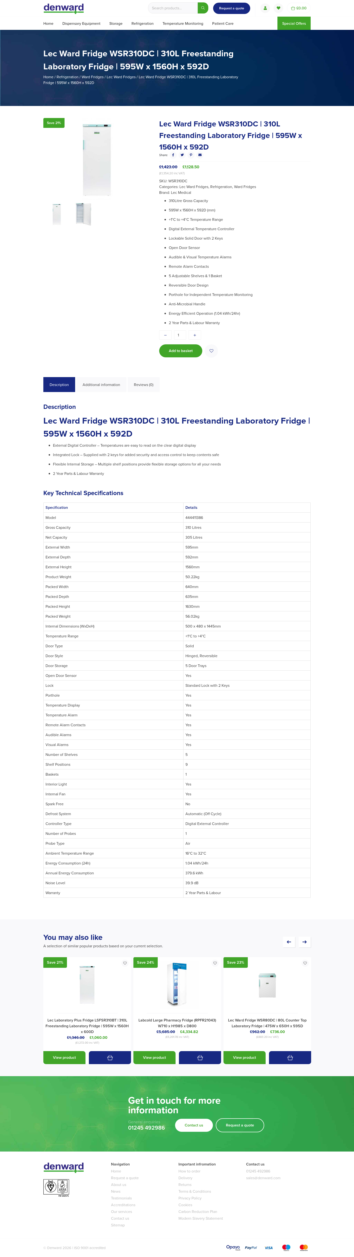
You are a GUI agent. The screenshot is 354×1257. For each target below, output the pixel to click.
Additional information (101, 384)
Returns (184, 1184)
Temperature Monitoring (183, 23)
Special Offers (294, 23)
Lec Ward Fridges (121, 76)
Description (59, 384)
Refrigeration (142, 23)
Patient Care (223, 23)
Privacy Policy (190, 1198)
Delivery (185, 1177)
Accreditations (123, 1204)
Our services (121, 1211)
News (115, 1191)
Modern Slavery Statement (200, 1218)
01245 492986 (146, 1127)
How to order (189, 1171)
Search (203, 7)
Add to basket (181, 351)
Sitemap (118, 1225)
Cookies (185, 1204)
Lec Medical (181, 192)
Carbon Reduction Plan (197, 1211)
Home (48, 23)
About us (118, 1184)
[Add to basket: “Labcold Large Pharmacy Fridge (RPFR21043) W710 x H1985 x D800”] (200, 1057)
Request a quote (231, 8)
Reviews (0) (143, 384)
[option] (96, 160)
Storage (116, 23)
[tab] (59, 384)
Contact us (194, 1125)
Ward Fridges (93, 76)
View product (64, 1057)
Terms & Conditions (194, 1191)
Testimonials (121, 1198)
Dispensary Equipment (81, 23)
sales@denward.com (263, 1177)
